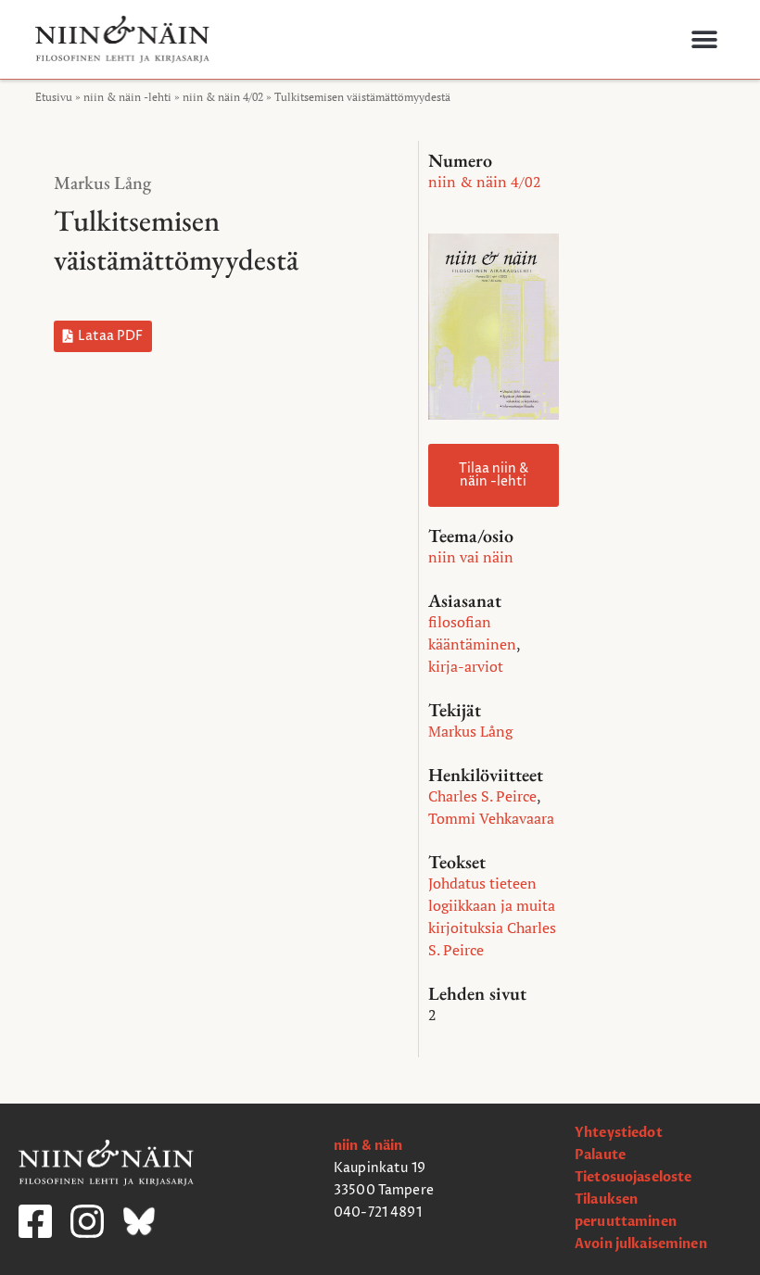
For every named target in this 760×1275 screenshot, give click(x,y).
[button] (704, 39)
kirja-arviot (465, 666)
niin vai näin (470, 557)
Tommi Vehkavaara (491, 818)
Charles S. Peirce (482, 796)
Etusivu (53, 97)
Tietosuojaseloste (633, 1177)
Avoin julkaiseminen (641, 1244)
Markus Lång (102, 182)
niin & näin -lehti (127, 97)
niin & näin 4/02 (223, 97)
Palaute (600, 1155)
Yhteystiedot (619, 1133)
